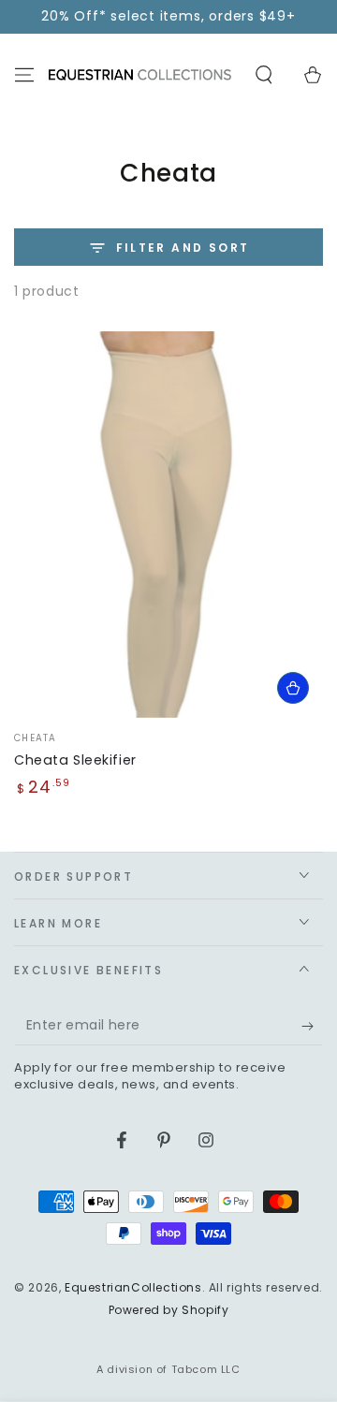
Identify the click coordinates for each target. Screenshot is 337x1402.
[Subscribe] (312, 1026)
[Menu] (24, 75)
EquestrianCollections (133, 1287)
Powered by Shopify (169, 1310)
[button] (264, 75)
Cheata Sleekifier (75, 760)
